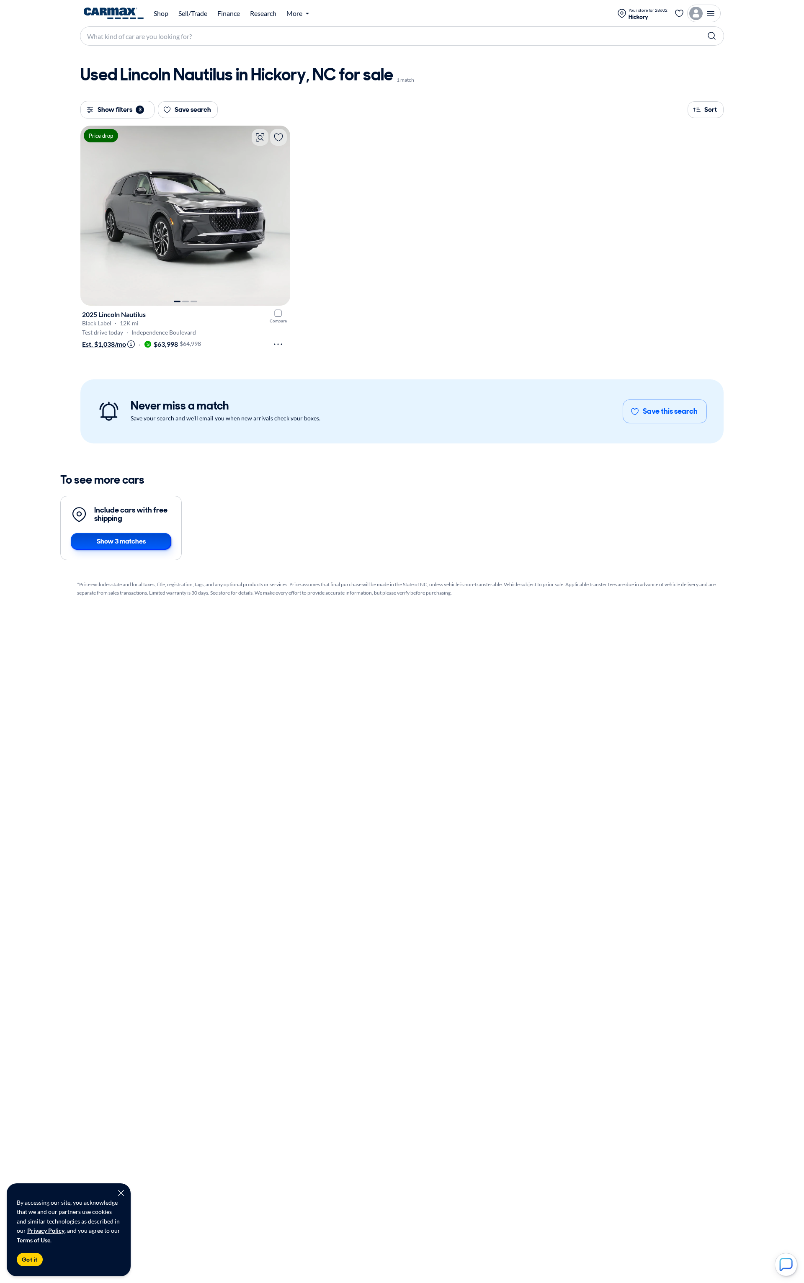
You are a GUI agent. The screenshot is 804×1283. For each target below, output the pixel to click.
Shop (161, 13)
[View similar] (260, 137)
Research (263, 13)
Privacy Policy (45, 1230)
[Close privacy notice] (121, 1193)
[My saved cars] (679, 13)
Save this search (670, 411)
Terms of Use (33, 1240)
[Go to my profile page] (704, 13)
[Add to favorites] (278, 137)
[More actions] (278, 344)
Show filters (120, 109)
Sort (710, 109)
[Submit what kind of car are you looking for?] (712, 36)
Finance (228, 13)
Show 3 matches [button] (121, 541)
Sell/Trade (192, 13)
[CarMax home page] (114, 13)
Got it (30, 1259)
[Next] (280, 216)
